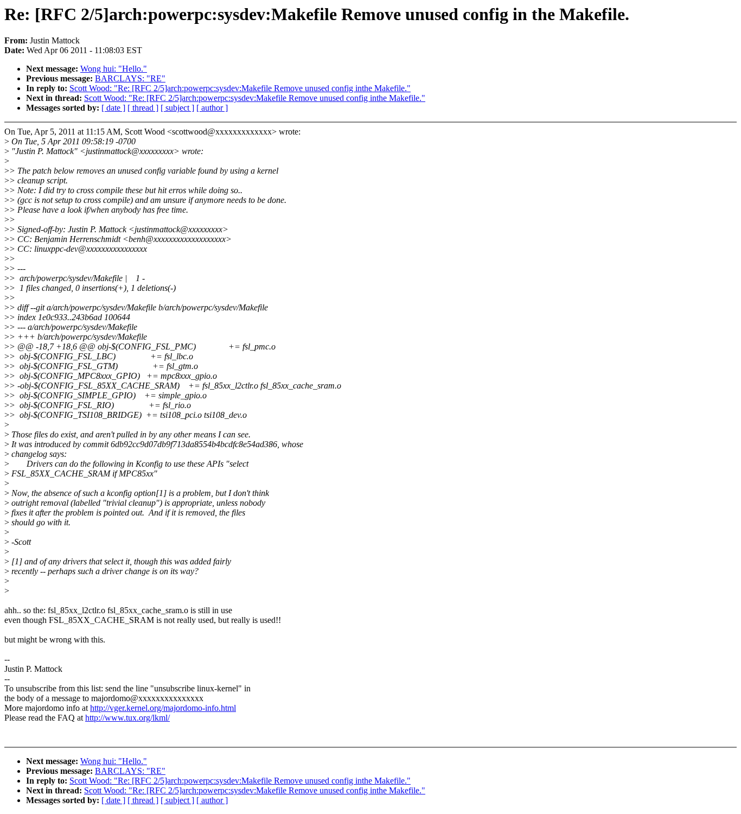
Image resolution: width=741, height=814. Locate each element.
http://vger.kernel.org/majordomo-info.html (163, 708)
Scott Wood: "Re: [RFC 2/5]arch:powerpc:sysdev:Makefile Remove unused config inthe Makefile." (240, 88)
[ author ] (212, 107)
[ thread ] (142, 107)
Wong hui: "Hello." (113, 68)
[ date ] (113, 107)
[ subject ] (177, 107)
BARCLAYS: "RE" (130, 78)
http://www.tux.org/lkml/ (127, 717)
